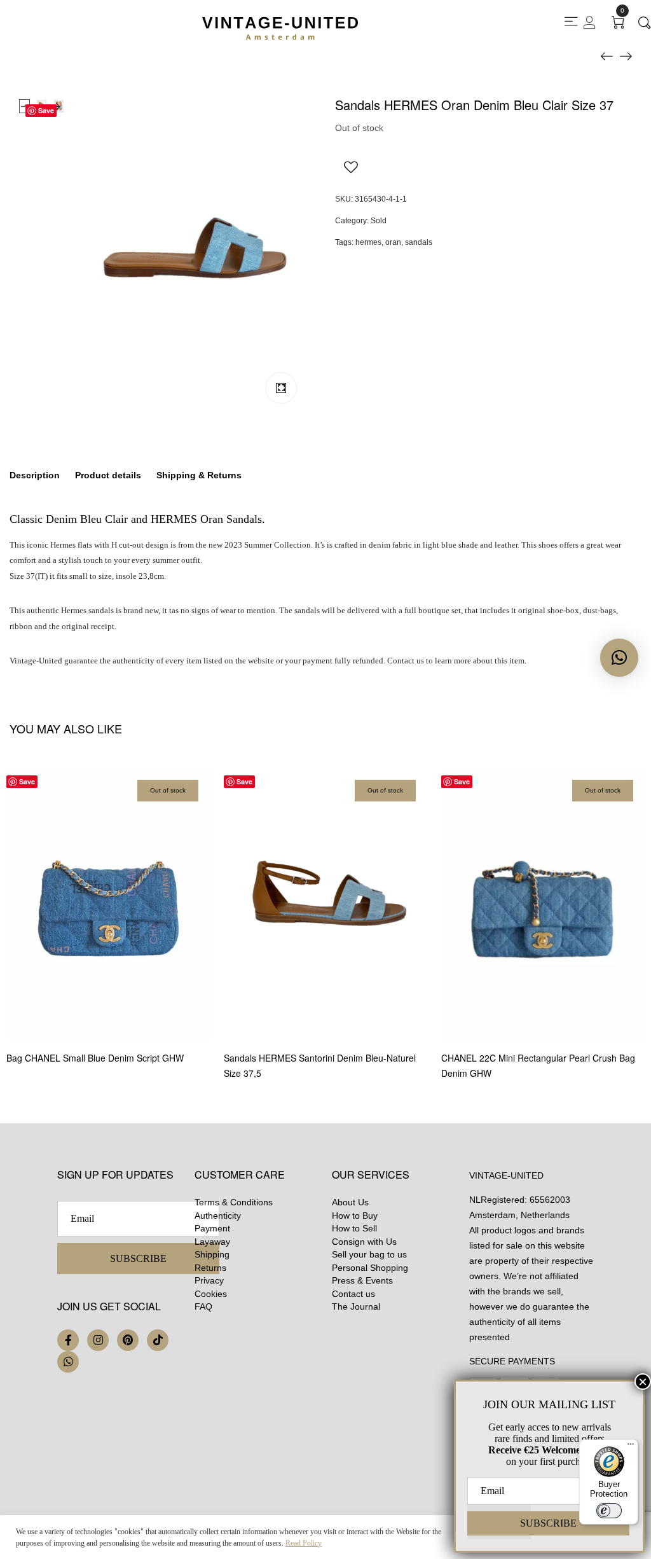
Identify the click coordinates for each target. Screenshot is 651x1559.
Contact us (353, 1294)
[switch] (609, 1510)
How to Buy (355, 1215)
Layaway (212, 1242)
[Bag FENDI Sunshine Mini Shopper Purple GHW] (625, 55)
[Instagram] (98, 1340)
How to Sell (354, 1228)
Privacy (209, 1280)
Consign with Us (364, 1242)
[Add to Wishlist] (351, 166)
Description (35, 475)
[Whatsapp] (68, 1362)
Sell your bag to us (369, 1254)
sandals (418, 242)
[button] (619, 658)
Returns (210, 1268)
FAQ (203, 1306)
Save (46, 110)
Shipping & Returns (199, 475)
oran (393, 242)
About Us (350, 1202)
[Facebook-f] (68, 1340)
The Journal (356, 1306)
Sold (379, 220)
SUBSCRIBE (138, 1258)
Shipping (212, 1254)
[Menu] (630, 1447)
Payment (212, 1228)
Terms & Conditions (234, 1202)
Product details (108, 475)
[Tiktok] (157, 1340)
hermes (368, 242)
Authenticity (218, 1215)
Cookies (211, 1294)
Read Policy (303, 1543)
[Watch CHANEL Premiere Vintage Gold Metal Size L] (606, 55)
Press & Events (362, 1280)
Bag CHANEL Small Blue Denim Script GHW (95, 1057)
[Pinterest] (128, 1340)
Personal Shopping (370, 1268)
